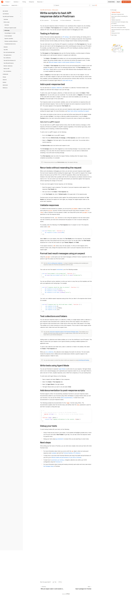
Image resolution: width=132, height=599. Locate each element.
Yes (55, 582)
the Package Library (48, 466)
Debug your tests (115, 33)
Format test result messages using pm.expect (119, 22)
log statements (59, 439)
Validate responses (115, 20)
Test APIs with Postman (45, 9)
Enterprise (31, 1)
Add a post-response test (117, 14)
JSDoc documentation (66, 397)
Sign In (118, 1)
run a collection (49, 352)
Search (72, 5)
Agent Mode (62, 369)
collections (59, 87)
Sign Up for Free (126, 1)
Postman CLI (58, 462)
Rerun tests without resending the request (119, 17)
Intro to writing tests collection (55, 263)
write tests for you (67, 80)
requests (53, 87)
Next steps (114, 35)
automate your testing (57, 460)
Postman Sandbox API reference (71, 453)
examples (54, 453)
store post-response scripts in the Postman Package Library (64, 331)
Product (7, 1)
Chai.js (47, 69)
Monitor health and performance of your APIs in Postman (66, 457)
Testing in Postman (115, 12)
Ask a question (45, 20)
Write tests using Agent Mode (118, 27)
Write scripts (55, 9)
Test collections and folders (118, 25)
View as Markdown (66, 20)
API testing (65, 37)
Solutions (16, 1)
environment (60, 269)
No (61, 582)
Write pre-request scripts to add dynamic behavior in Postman (65, 62)
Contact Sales (111, 1)
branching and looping (84, 360)
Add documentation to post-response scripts (120, 30)
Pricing (24, 1)
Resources (39, 1)
